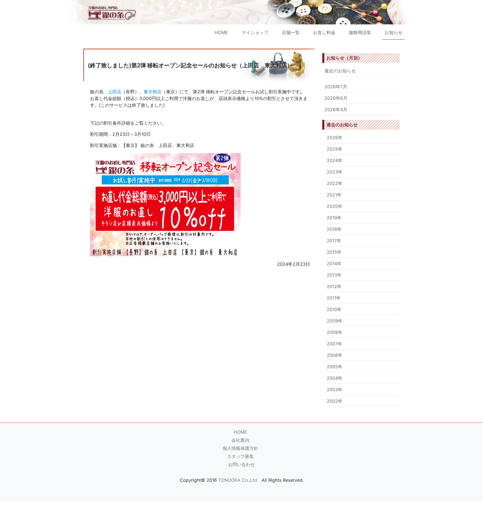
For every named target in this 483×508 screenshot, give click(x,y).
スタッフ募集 (240, 456)
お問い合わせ (241, 464)
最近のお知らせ (340, 70)
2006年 (334, 355)
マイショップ (255, 32)
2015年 (334, 252)
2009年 (334, 321)
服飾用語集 (360, 32)
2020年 (334, 206)
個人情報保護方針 (240, 448)
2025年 (334, 149)
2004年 (334, 378)
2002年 (334, 401)
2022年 (334, 183)
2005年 (334, 366)
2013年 (334, 275)
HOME (221, 32)
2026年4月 (336, 109)
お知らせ (393, 32)
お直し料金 (324, 32)
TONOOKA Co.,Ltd (237, 480)
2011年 (334, 298)
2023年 (334, 172)
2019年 (334, 217)
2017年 (334, 240)
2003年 (334, 389)
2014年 (334, 263)
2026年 (334, 137)
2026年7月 (336, 86)
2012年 (334, 286)
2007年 (334, 343)
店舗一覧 (291, 32)
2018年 (334, 229)
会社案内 (240, 440)
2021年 (334, 195)
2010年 (334, 309)
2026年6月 (336, 98)
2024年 (334, 160)
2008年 (334, 332)
